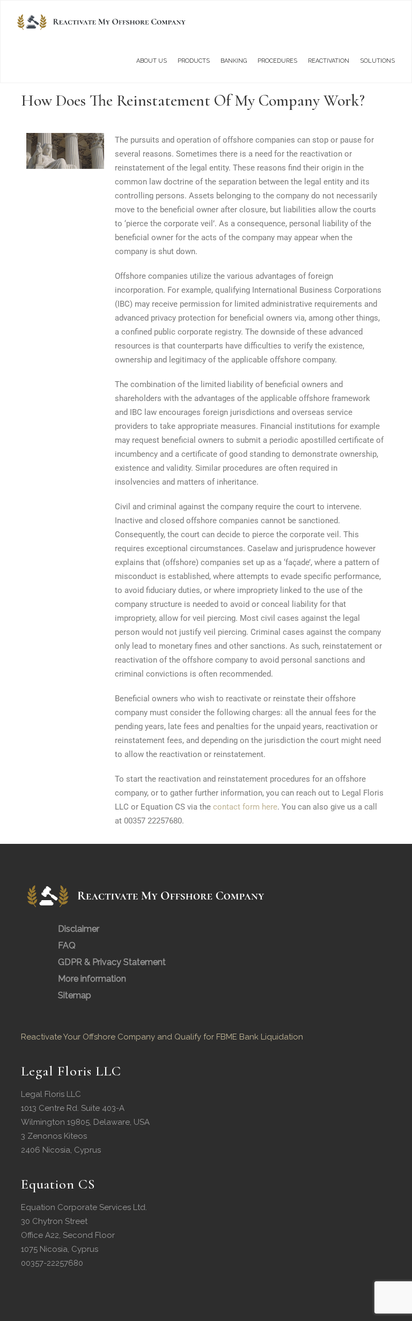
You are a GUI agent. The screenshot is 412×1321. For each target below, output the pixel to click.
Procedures (277, 60)
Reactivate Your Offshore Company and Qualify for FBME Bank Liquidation (162, 1037)
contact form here (245, 807)
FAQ (67, 945)
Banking (233, 60)
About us (151, 60)
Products (194, 60)
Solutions (377, 60)
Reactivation (328, 60)
